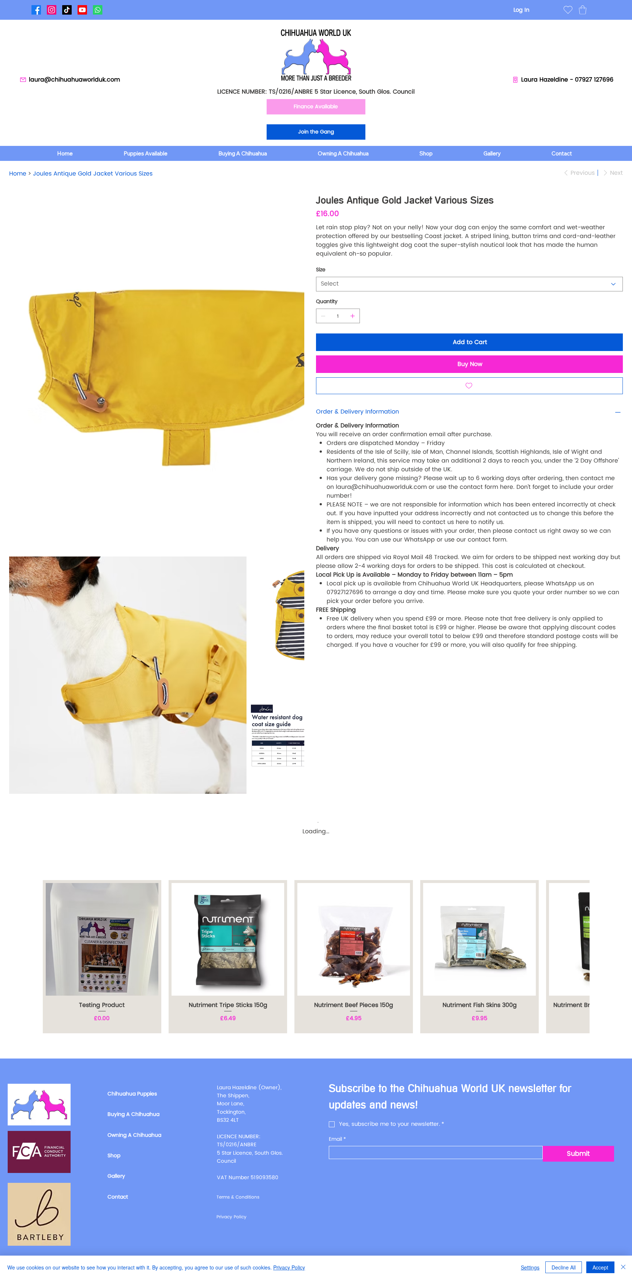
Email (337, 1139)
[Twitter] (333, 673)
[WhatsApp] (318, 673)
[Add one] (352, 316)
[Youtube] (82, 10)
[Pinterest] (328, 673)
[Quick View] (102, 939)
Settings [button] (530, 1267)
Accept (600, 1267)
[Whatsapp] (97, 10)
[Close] (623, 1267)
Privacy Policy (289, 1267)
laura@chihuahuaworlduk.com (381, 487)
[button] (582, 9)
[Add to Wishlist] (469, 385)
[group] (316, 957)
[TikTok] (67, 10)
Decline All (564, 1267)
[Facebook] (36, 10)
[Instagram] (51, 10)
